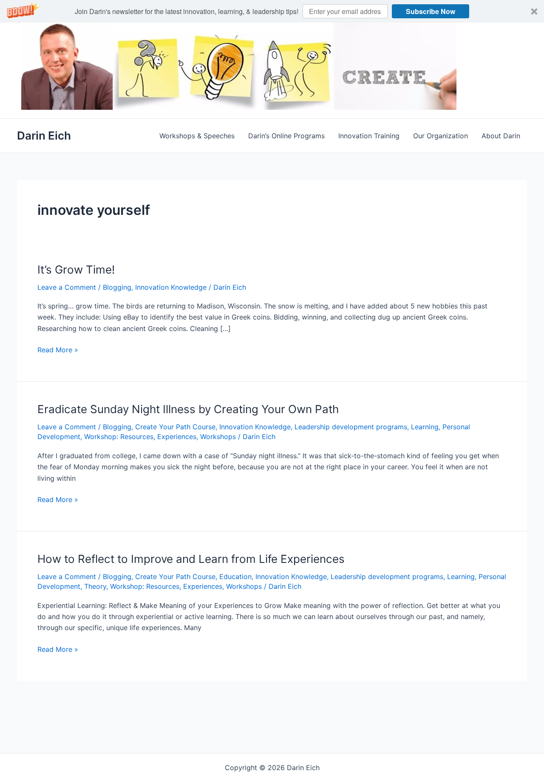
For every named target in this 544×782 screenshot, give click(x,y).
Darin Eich (44, 135)
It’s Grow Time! (76, 269)
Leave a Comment (66, 287)
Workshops (218, 436)
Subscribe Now (430, 11)
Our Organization (440, 135)
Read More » (57, 350)
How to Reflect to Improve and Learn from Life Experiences (191, 558)
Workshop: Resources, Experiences (140, 436)
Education (235, 576)
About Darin (501, 135)
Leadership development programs (351, 426)
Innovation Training (369, 135)
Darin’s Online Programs (286, 135)
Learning (425, 426)
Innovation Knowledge (171, 287)
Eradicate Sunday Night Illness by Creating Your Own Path (188, 409)
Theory (95, 586)
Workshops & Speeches (197, 135)
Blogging (117, 287)
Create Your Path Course (175, 426)
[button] (272, 11)
